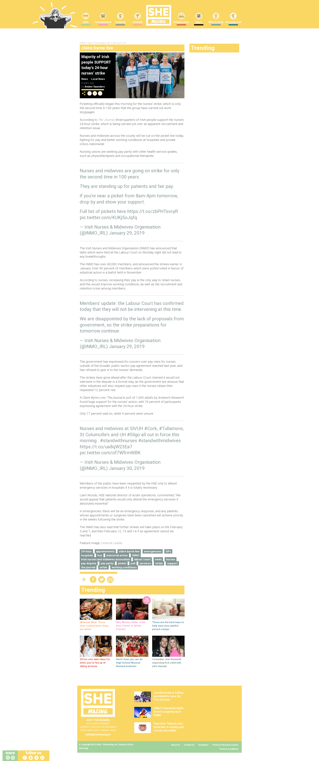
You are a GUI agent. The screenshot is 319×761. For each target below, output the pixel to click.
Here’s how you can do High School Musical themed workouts (129, 663)
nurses (170, 559)
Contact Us (189, 745)
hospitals (87, 555)
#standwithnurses (118, 440)
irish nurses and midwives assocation (105, 559)
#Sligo (133, 434)
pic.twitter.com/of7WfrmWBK (110, 452)
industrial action (117, 555)
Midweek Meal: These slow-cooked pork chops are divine (94, 626)
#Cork (150, 428)
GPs (168, 551)
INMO (135, 555)
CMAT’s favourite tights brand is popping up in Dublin (169, 712)
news (158, 559)
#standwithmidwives (159, 440)
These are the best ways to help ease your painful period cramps (168, 626)
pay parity (107, 563)
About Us (175, 745)
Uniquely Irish (233, 22)
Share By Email (100, 93)
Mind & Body (216, 22)
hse (99, 555)
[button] (13, 758)
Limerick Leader (112, 543)
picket (122, 563)
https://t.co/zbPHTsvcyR (152, 211)
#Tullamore (171, 428)
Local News (98, 79)
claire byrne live (129, 551)
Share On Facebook (89, 93)
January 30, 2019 (127, 468)
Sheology (83, 748)
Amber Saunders (95, 86)
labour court (142, 559)
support (172, 563)
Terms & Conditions (228, 749)
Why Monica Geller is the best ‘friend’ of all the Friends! (130, 626)
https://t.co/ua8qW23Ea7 (106, 446)
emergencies (152, 551)
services (145, 563)
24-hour (86, 551)
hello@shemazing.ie (98, 734)
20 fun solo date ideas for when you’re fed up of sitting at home (95, 663)
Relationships (181, 22)
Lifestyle (137, 22)
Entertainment (103, 22)
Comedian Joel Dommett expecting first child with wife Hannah (166, 663)
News (199, 22)
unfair (103, 567)
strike (159, 563)
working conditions (124, 567)
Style (86, 22)
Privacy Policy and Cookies (225, 745)
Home (82, 43)
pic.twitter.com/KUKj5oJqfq (108, 217)
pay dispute (88, 563)
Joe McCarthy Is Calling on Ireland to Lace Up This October (168, 696)
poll (133, 563)
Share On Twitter (95, 93)
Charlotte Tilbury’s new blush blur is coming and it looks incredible (169, 727)
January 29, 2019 (127, 233)
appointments (105, 551)
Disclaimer (203, 745)
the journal (88, 567)
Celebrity (120, 22)
